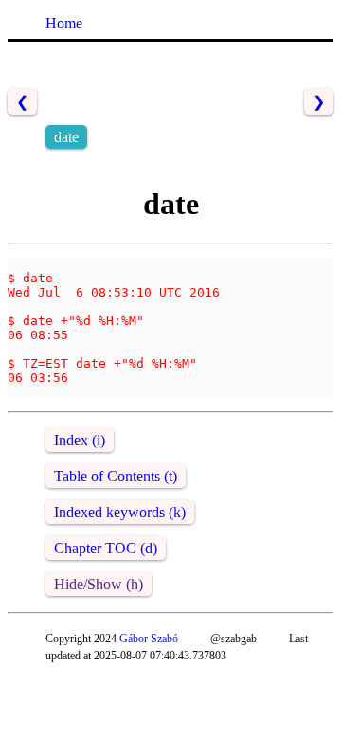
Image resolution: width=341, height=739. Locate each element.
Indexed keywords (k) (120, 512)
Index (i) (79, 440)
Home (63, 23)
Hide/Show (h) (98, 584)
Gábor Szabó (148, 638)
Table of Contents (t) (115, 476)
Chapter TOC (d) (105, 548)
